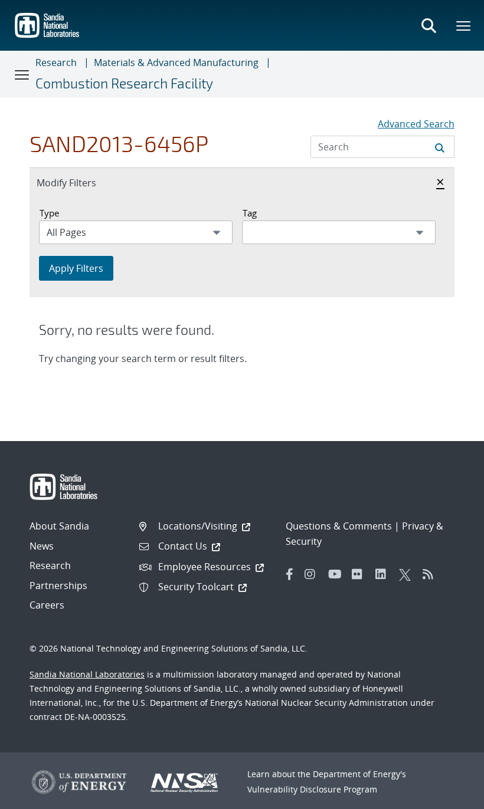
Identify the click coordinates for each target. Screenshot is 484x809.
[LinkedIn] (384, 574)
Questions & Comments (339, 525)
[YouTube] (337, 574)
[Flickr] (360, 574)
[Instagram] (313, 574)
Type (49, 213)
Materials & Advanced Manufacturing (176, 62)
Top (448, 795)
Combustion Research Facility (124, 83)
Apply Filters (76, 268)
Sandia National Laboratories (87, 674)
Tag (250, 213)
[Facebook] (290, 574)
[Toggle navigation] (22, 74)
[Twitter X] (408, 574)
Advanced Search (416, 123)
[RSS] (431, 574)
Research (56, 62)
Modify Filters (79, 182)
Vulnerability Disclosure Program (312, 789)
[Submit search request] (439, 147)
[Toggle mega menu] (464, 25)
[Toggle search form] (429, 25)
